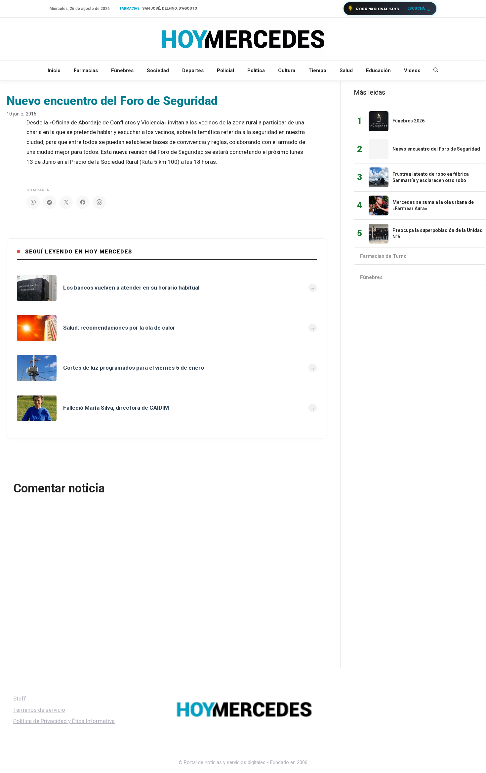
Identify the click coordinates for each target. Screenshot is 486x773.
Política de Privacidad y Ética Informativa (64, 721)
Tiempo (317, 70)
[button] (436, 70)
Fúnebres (122, 70)
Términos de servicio (39, 709)
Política (256, 70)
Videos (412, 70)
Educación (378, 70)
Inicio (54, 70)
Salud (346, 70)
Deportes (193, 70)
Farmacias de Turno (383, 256)
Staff (19, 698)
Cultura (286, 70)
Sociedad (158, 70)
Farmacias (86, 70)
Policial (225, 70)
